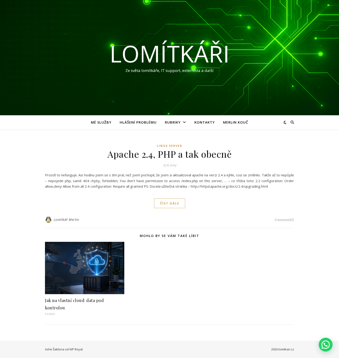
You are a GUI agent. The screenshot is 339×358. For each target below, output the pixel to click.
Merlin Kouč (235, 122)
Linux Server (169, 146)
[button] (326, 345)
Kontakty (204, 122)
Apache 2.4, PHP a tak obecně (169, 154)
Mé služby (101, 122)
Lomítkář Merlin (66, 219)
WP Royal (76, 349)
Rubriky (173, 122)
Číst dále (169, 203)
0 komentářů (284, 219)
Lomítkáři (169, 53)
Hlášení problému (138, 122)
